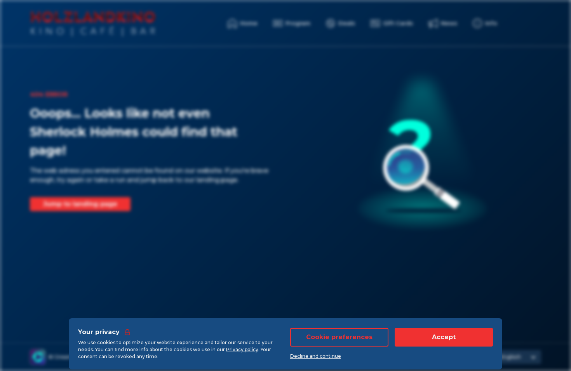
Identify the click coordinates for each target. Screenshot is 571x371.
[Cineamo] (37, 357)
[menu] (485, 23)
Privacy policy (242, 349)
